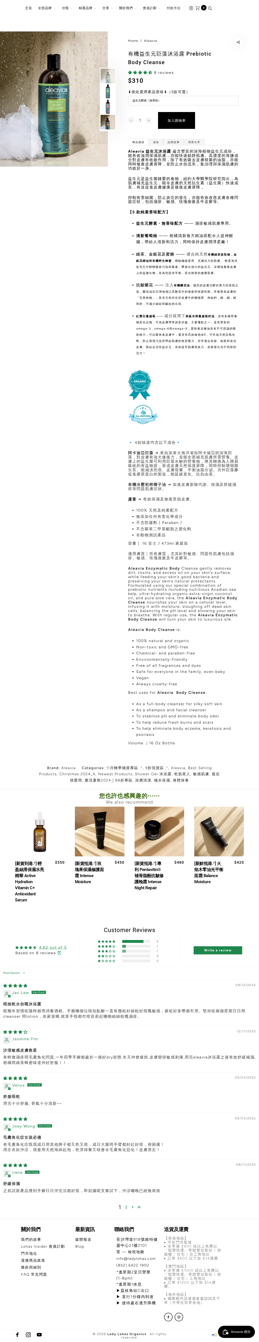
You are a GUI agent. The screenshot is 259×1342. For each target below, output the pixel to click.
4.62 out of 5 (53, 947)
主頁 (28, 8)
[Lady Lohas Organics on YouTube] (39, 1334)
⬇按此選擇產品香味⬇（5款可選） (159, 92)
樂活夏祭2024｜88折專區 (109, 780)
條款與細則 (31, 1267)
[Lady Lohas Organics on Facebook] (168, 1317)
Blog (79, 1246)
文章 (105, 8)
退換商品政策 (33, 1260)
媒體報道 (83, 1239)
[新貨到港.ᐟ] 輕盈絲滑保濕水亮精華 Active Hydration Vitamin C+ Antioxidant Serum (29, 881)
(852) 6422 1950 (132, 1265)
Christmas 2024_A (77, 774)
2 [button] (126, 1207)
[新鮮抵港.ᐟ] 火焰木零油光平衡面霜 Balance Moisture (208, 872)
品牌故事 (174, 142)
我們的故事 (31, 1239)
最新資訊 (85, 1229)
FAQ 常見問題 (34, 1274)
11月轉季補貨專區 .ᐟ (124, 768)
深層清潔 (143, 780)
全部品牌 (45, 8)
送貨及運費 (176, 1229)
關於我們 (126, 8)
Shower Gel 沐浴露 (153, 774)
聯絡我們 (124, 1229)
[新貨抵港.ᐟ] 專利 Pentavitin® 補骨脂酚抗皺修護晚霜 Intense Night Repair (149, 875)
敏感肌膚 (201, 774)
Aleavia (68, 768)
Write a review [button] (218, 950)
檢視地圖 (136, 1252)
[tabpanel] (54, 99)
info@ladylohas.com (136, 1258)
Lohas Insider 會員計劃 (43, 1246)
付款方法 (173, 8)
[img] (15, 985)
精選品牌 (85, 8)
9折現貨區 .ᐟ (156, 768)
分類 (65, 8)
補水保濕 (162, 780)
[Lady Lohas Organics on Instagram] (179, 1317)
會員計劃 (150, 8)
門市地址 (29, 1253)
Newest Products (115, 774)
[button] (141, 72)
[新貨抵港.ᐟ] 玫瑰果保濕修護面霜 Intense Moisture (89, 872)
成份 (156, 142)
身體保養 (181, 780)
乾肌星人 (182, 774)
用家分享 (194, 142)
